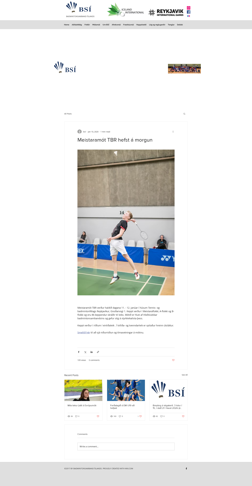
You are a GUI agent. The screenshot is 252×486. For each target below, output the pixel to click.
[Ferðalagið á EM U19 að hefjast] (126, 390)
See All (185, 375)
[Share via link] (98, 352)
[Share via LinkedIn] (91, 352)
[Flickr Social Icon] (188, 16)
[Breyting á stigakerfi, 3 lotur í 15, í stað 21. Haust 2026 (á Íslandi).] (169, 390)
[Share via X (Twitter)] (85, 352)
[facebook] (186, 468)
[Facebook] (188, 12)
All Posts (68, 113)
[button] (157, 25)
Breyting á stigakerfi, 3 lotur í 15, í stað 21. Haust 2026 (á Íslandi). (167, 406)
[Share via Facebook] (78, 352)
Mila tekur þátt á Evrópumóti (82, 405)
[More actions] (173, 131)
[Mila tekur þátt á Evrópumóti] (83, 390)
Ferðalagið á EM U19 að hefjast (122, 406)
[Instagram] (188, 8)
